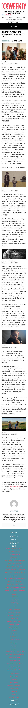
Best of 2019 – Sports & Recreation (15, 590)
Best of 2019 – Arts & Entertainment (15, 578)
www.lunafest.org (14, 486)
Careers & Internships (14, 609)
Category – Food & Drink (14, 621)
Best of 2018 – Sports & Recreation (15, 572)
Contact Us (14, 536)
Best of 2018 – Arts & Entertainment (15, 560)
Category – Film (14, 618)
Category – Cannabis (14, 615)
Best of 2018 (14, 557)
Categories (15, 596)
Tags (15, 606)
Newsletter (14, 646)
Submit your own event (14, 685)
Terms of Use (14, 539)
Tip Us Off (14, 691)
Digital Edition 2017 (15, 639)
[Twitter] (14, 525)
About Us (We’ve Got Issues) (14, 548)
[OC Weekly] (7, 14)
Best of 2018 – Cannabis (15, 563)
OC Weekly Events (14, 673)
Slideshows (14, 679)
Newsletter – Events (14, 657)
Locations (15, 600)
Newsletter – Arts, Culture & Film (15, 651)
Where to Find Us (14, 697)
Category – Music (14, 624)
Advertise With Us (14, 551)
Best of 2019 (14, 576)
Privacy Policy (14, 543)
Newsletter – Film (15, 660)
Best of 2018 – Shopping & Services (15, 569)
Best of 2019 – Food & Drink (15, 584)
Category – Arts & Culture (14, 612)
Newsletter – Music (15, 667)
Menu (15, 26)
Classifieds (14, 630)
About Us (14, 532)
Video (14, 694)
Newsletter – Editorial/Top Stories (15, 654)
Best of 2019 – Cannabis (15, 581)
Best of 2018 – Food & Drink (15, 566)
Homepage (14, 643)
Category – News (14, 627)
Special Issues (14, 682)
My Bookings (15, 603)
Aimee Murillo (6, 41)
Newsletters (14, 649)
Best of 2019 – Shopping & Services (15, 587)
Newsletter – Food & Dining (14, 663)
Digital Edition (14, 637)
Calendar (14, 594)
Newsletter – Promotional (15, 670)
